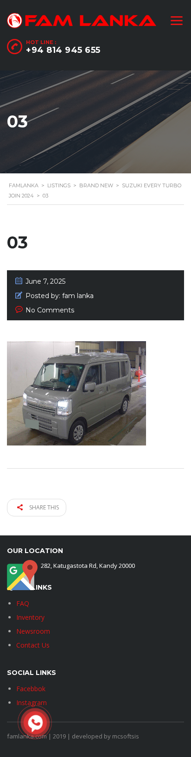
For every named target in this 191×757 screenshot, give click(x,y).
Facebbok (30, 688)
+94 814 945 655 (63, 50)
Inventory (30, 617)
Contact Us (33, 645)
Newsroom (33, 631)
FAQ (22, 603)
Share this (43, 507)
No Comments (49, 310)
